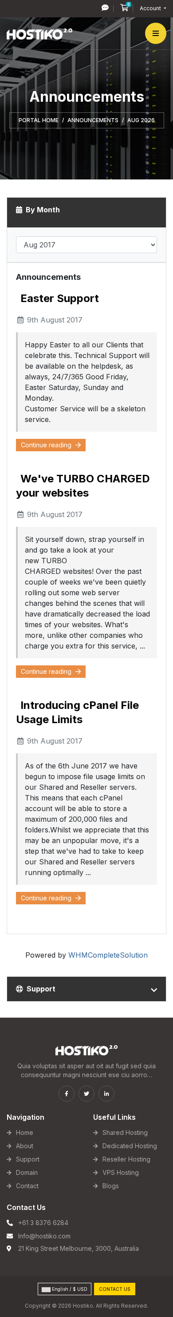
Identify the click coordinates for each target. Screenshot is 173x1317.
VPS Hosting (120, 1172)
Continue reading (47, 445)
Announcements (92, 120)
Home (24, 1132)
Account (151, 8)
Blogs (110, 1186)
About (24, 1146)
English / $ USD (69, 1289)
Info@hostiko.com (44, 1236)
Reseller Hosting (126, 1159)
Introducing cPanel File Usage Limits (77, 712)
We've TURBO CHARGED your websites (83, 485)
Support (27, 1159)
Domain (27, 1172)
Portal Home (39, 120)
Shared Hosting (125, 1132)
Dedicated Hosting (129, 1146)
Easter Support (59, 298)
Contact (27, 1186)
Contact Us (114, 1289)
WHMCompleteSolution (108, 955)
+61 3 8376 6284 (43, 1222)
